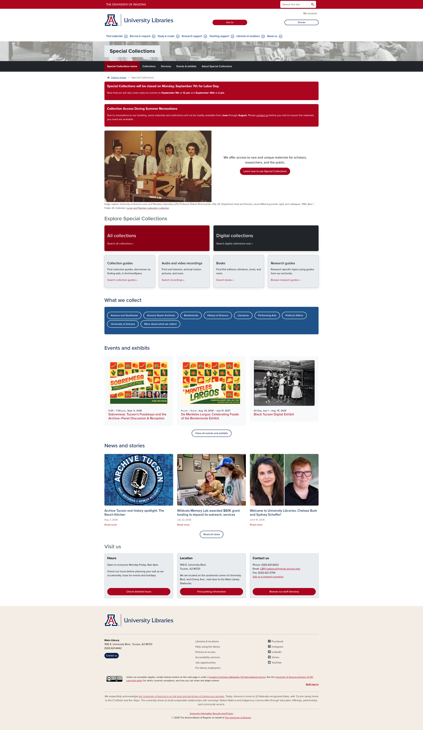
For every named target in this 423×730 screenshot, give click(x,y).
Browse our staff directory (284, 591)
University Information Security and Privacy (211, 713)
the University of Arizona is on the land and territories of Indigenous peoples (181, 696)
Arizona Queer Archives (161, 315)
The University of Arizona (238, 717)
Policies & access (205, 652)
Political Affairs (294, 315)
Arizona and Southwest (124, 315)
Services (166, 66)
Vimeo (275, 657)
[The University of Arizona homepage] (126, 4)
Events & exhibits (186, 66)
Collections (149, 66)
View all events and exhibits (211, 433)
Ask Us (229, 22)
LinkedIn (277, 652)
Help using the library (207, 646)
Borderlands (191, 315)
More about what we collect (160, 324)
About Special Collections (217, 66)
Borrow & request (140, 36)
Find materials (114, 36)
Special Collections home (122, 66)
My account (310, 13)
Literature (243, 315)
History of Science (217, 315)
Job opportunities (205, 662)
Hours (111, 558)
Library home (118, 77)
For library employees (207, 668)
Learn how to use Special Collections (265, 171)
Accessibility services (207, 657)
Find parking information (211, 591)
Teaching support (219, 36)
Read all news (211, 534)
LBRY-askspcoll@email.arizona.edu (280, 568)
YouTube (277, 662)
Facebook (277, 641)
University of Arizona (123, 324)
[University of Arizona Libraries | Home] (138, 20)
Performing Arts (267, 315)
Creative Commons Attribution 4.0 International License (237, 677)
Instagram (277, 646)
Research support (192, 36)
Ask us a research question (268, 576)
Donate (301, 22)
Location (186, 558)
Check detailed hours (138, 591)
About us (272, 36)
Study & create (166, 36)
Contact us (261, 558)
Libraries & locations (248, 36)
